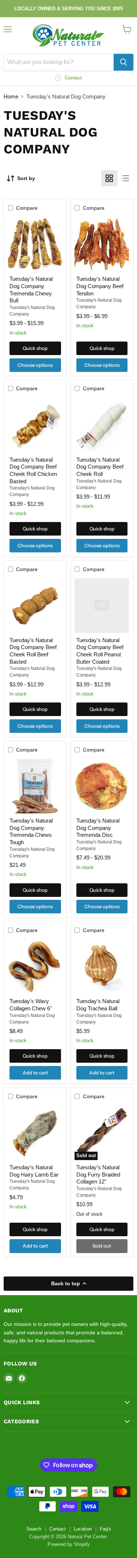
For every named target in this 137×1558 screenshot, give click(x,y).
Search (33, 1529)
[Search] (123, 62)
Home (11, 96)
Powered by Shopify (68, 1544)
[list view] (125, 178)
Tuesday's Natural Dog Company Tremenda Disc (97, 827)
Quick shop (35, 348)
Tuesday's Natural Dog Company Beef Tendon (99, 286)
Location (83, 1529)
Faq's (105, 1529)
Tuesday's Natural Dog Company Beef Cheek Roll (99, 466)
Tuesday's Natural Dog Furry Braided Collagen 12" (98, 1174)
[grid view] (109, 178)
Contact (57, 1529)
